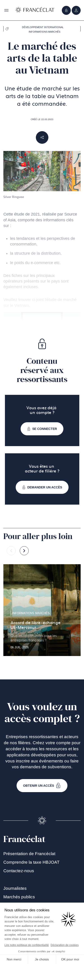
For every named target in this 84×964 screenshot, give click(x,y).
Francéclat (24, 839)
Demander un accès (44, 487)
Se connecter (44, 429)
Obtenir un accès (38, 785)
